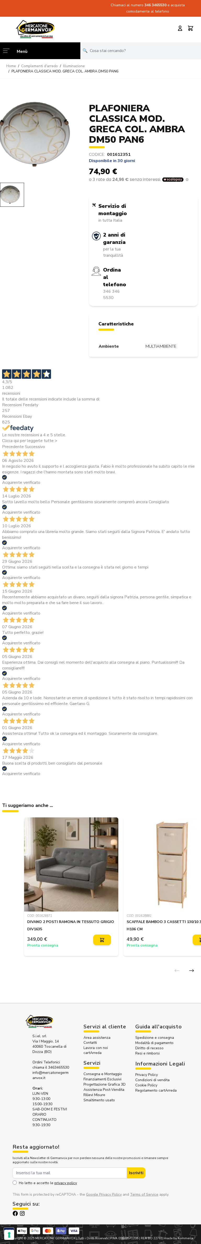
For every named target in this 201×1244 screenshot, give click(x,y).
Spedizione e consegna (154, 1037)
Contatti (90, 1042)
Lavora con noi (95, 1047)
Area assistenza (97, 1037)
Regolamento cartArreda (156, 1090)
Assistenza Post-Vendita (103, 1089)
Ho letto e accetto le (48, 1182)
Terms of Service (144, 1194)
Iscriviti (136, 1173)
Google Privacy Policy (104, 1194)
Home (11, 66)
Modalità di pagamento (154, 1042)
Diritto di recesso (149, 1048)
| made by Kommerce (178, 1238)
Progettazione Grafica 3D (104, 1084)
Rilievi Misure (94, 1094)
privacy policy (65, 1182)
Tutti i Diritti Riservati (93, 1238)
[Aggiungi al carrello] (102, 940)
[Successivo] (191, 970)
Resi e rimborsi (147, 1053)
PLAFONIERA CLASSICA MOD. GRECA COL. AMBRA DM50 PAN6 (65, 71)
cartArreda (92, 1052)
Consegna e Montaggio (102, 1073)
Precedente (13, 447)
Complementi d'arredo (39, 66)
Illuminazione (74, 66)
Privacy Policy (146, 1074)
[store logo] (35, 29)
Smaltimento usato (99, 1100)
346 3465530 (156, 5)
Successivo (35, 447)
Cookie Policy (146, 1085)
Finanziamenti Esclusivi (102, 1079)
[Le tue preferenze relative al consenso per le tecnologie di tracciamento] (9, 1235)
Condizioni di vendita (152, 1079)
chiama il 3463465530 (50, 1067)
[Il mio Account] (180, 28)
